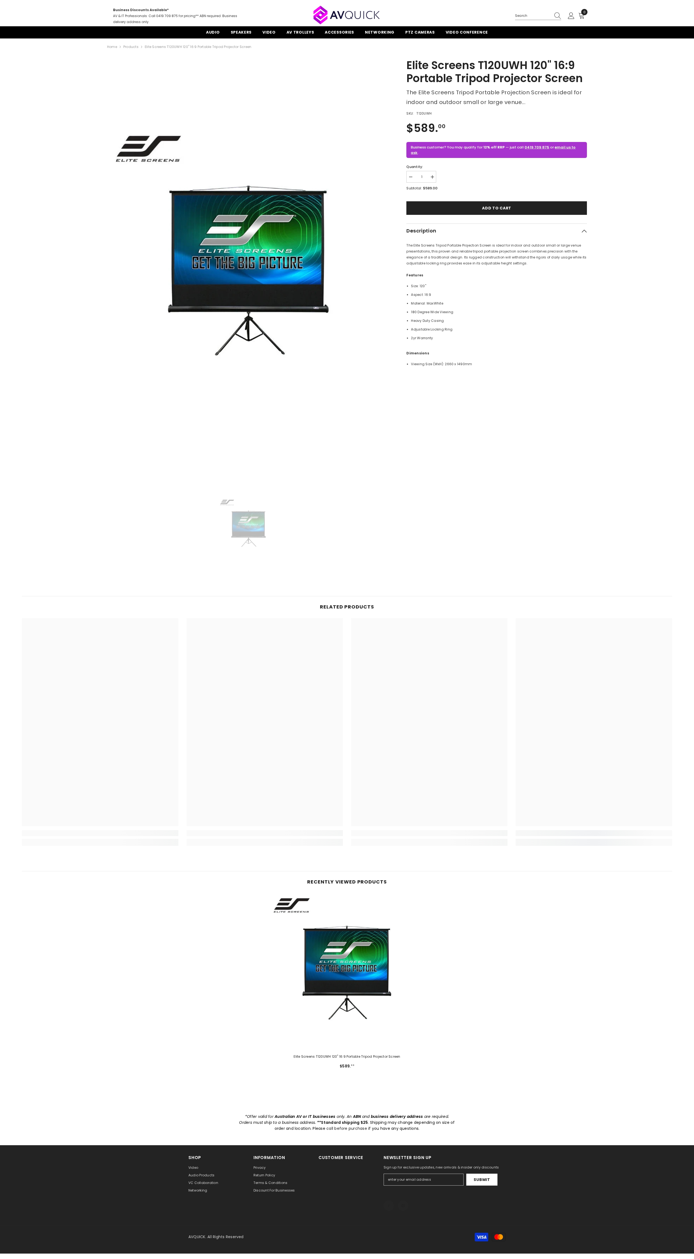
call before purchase (346, 1128)
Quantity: (414, 166)
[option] (248, 268)
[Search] (538, 16)
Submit (482, 1179)
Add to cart (496, 208)
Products (131, 46)
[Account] (571, 16)
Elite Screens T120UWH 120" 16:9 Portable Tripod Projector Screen (347, 1056)
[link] (100, 833)
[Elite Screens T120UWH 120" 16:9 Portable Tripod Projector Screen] (347, 971)
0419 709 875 (537, 147)
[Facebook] (389, 1205)
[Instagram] (403, 1205)
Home (112, 46)
